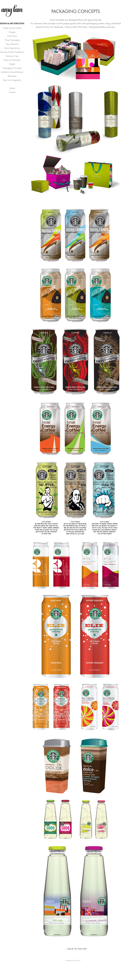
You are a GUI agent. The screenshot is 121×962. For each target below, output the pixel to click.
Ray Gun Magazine (12, 80)
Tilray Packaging (12, 40)
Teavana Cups (12, 56)
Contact (12, 92)
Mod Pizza (12, 36)
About (12, 88)
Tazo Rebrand (12, 44)
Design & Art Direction (12, 23)
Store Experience (12, 48)
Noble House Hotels (12, 28)
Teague (12, 32)
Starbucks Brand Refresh (12, 72)
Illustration (12, 76)
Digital (12, 64)
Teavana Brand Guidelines (12, 52)
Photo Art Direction (12, 60)
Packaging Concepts (12, 68)
